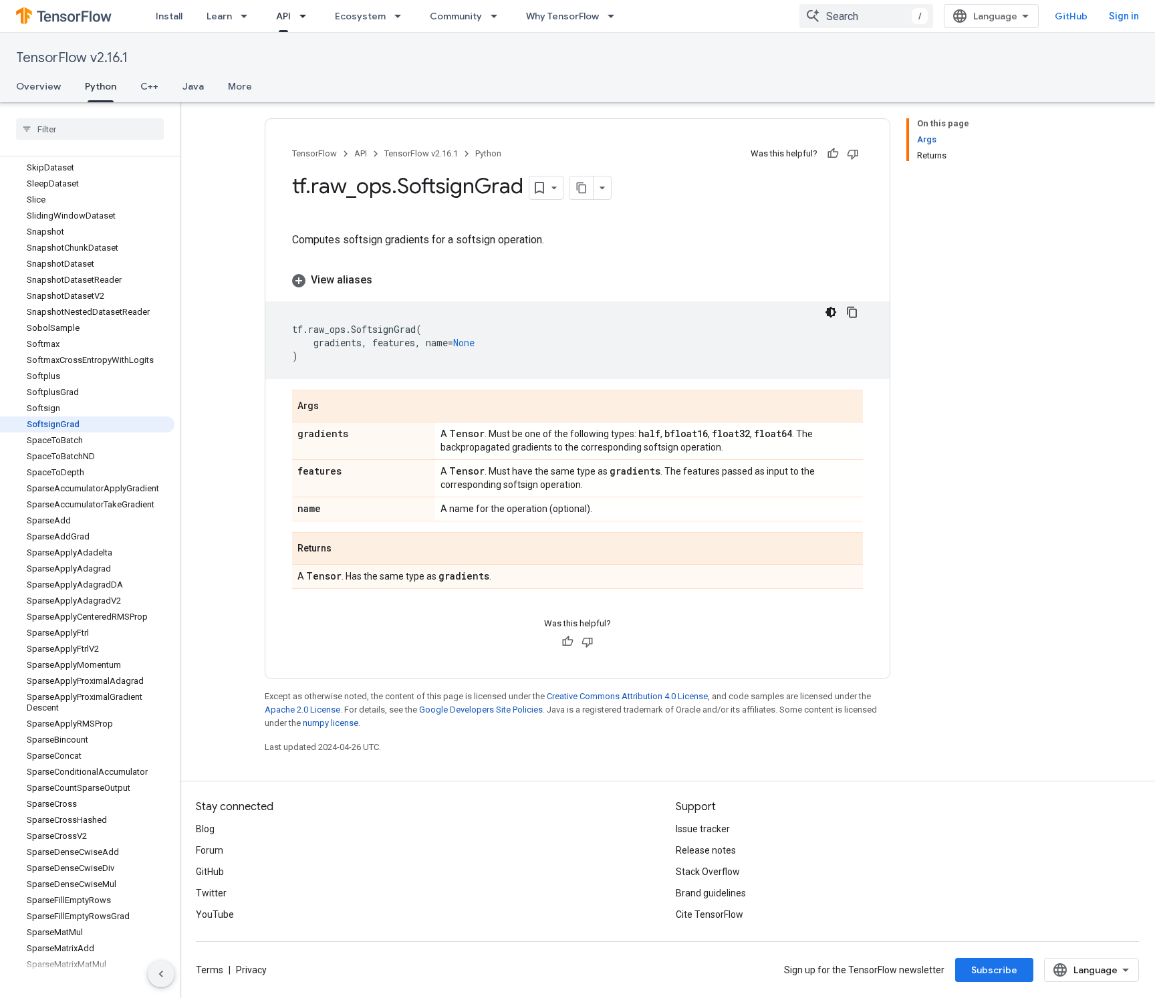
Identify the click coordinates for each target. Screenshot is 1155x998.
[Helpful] (833, 154)
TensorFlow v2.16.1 (72, 57)
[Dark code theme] (831, 312)
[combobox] (866, 16)
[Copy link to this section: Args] (332, 407)
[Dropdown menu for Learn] (248, 16)
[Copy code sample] (852, 312)
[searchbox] (90, 129)
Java (193, 86)
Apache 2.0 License (302, 710)
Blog (205, 829)
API (283, 16)
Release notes (706, 850)
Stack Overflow (708, 871)
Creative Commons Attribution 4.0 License (627, 696)
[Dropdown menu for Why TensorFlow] (615, 16)
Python (100, 86)
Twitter (211, 893)
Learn (219, 16)
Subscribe (994, 970)
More (240, 86)
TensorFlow (314, 153)
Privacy (251, 970)
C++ (149, 86)
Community (456, 16)
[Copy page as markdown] (581, 187)
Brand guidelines (711, 893)
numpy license (330, 723)
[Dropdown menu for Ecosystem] (402, 16)
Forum (209, 850)
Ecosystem (360, 16)
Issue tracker (703, 829)
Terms (209, 970)
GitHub (1071, 16)
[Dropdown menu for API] (307, 16)
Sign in (1124, 16)
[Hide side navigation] (161, 974)
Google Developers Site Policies (481, 710)
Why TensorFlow (562, 16)
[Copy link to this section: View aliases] (385, 280)
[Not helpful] (853, 154)
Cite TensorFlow (709, 914)
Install (169, 16)
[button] (577, 280)
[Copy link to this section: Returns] (345, 549)
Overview (38, 86)
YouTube (215, 914)
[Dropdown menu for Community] (498, 16)
